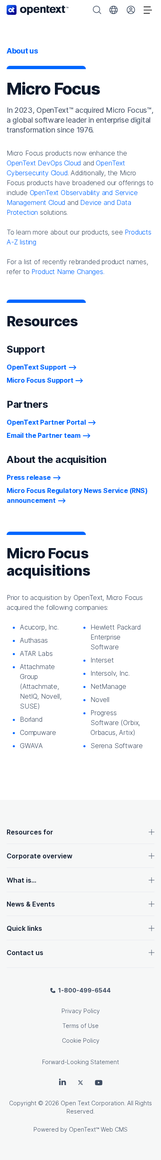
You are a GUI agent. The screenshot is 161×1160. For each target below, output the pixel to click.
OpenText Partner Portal (46, 422)
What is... (21, 880)
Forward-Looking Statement (80, 1061)
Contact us (25, 952)
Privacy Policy (81, 1010)
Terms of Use (80, 1025)
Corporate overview (39, 856)
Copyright (22, 1103)
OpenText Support (36, 367)
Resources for (30, 832)
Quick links (24, 928)
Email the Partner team (43, 435)
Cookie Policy (80, 1040)
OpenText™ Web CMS (98, 1129)
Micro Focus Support (40, 380)
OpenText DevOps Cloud (44, 163)
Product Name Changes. (67, 271)
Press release (29, 477)
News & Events (31, 904)
